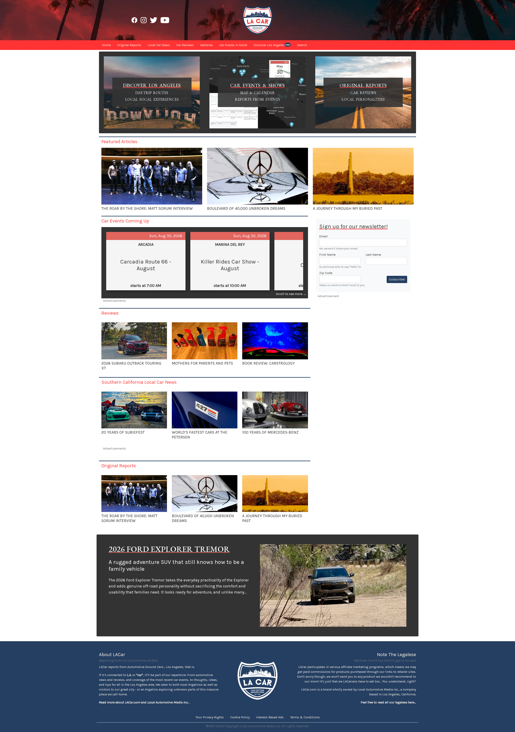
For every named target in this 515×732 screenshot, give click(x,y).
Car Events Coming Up (125, 221)
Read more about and (143, 702)
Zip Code (325, 273)
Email (323, 236)
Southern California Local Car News (139, 382)
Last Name (373, 254)
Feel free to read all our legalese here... (388, 702)
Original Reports (118, 465)
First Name (327, 254)
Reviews (110, 313)
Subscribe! (397, 279)
